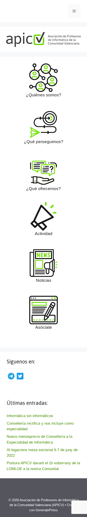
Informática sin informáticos (30, 416)
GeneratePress (46, 510)
